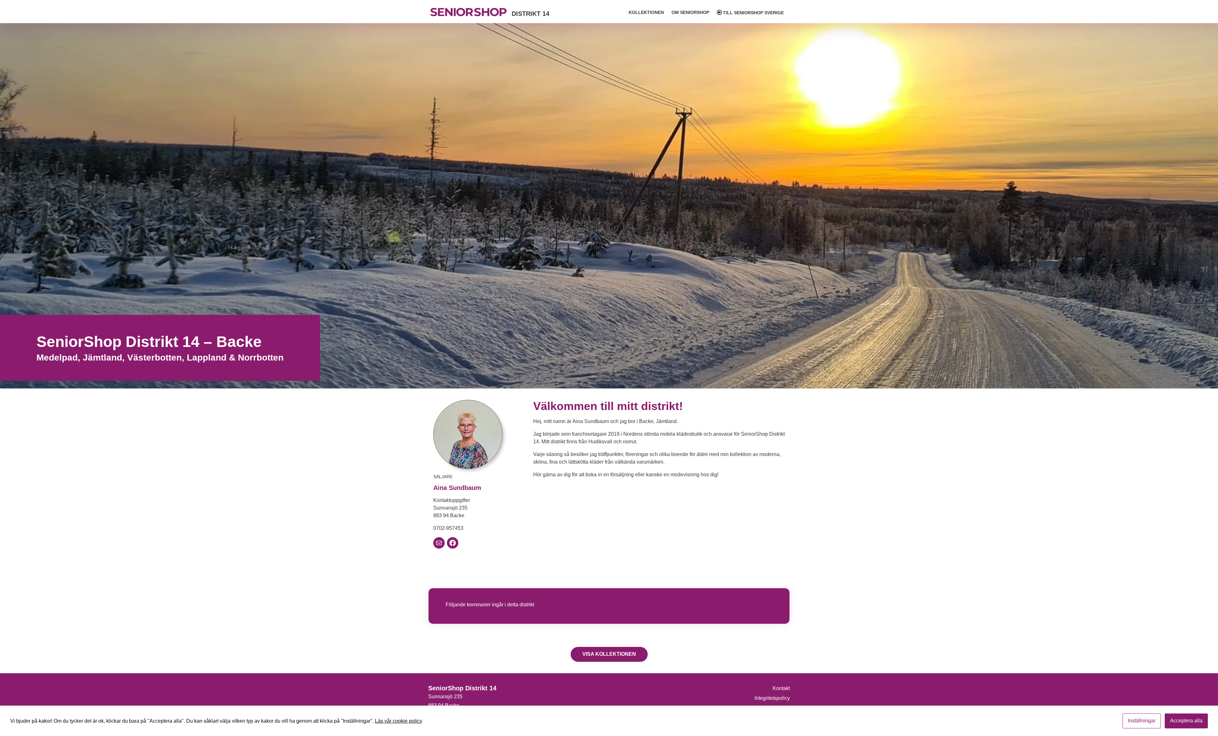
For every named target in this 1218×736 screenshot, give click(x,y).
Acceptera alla (1186, 720)
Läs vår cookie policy (398, 721)
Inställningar (1142, 720)
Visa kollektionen (609, 654)
